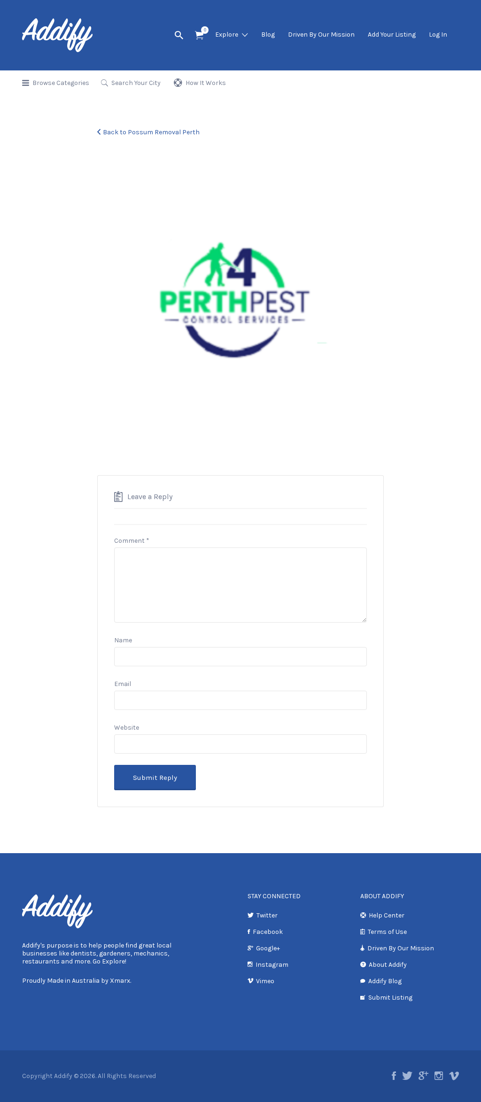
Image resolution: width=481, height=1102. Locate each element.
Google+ (268, 948)
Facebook (268, 932)
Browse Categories (60, 83)
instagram (438, 1075)
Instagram (272, 965)
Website (126, 728)
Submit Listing (390, 998)
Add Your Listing (392, 35)
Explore (226, 35)
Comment (131, 541)
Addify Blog (385, 981)
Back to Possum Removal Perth (151, 132)
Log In (438, 35)
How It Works (206, 83)
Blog (268, 35)
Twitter (267, 915)
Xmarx (120, 981)
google (423, 1075)
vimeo (454, 1075)
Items (199, 35)
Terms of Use (387, 932)
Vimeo (265, 981)
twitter (407, 1075)
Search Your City (136, 83)
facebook (394, 1075)
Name (123, 640)
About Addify (388, 965)
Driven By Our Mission (321, 35)
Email (122, 684)
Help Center (386, 915)
